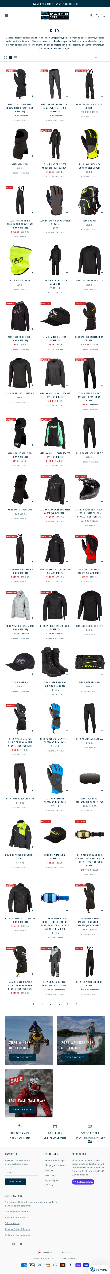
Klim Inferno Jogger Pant (20, 798)
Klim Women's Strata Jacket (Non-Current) (55, 455)
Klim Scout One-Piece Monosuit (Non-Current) (55, 983)
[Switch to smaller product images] (10, 57)
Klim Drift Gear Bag (90, 682)
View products (22, 1057)
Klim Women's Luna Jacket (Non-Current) (20, 627)
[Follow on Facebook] (6, 1244)
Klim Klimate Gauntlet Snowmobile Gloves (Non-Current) (20, 108)
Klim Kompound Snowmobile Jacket (20, 856)
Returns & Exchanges (55, 1160)
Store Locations (13, 1195)
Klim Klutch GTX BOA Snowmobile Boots (55, 684)
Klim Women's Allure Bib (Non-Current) (20, 571)
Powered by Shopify (68, 1258)
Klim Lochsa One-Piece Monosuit (55, 282)
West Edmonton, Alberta (16, 1211)
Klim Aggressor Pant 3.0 (89, 453)
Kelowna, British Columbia (17, 1229)
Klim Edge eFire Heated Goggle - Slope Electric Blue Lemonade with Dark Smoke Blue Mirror (55, 923)
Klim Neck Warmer (20, 280)
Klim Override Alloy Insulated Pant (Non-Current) (89, 397)
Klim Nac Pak (90, 220)
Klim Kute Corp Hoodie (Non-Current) (20, 338)
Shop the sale (22, 1109)
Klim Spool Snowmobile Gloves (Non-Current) (90, 571)
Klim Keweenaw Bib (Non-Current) (89, 106)
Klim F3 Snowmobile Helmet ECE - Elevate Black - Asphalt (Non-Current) (89, 513)
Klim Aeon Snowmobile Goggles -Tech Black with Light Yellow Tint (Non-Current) (89, 860)
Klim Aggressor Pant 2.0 (89, 738)
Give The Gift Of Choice (55, 1138)
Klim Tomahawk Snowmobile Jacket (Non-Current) (55, 511)
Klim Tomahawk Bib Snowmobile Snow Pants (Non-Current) (20, 224)
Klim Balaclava (20, 164)
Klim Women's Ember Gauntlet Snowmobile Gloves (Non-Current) (20, 742)
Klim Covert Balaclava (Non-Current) (20, 455)
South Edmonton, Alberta (17, 1217)
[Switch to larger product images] (5, 57)
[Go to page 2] (76, 1004)
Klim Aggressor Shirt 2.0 (90, 625)
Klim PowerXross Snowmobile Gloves (55, 800)
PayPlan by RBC (52, 1180)
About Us (49, 1170)
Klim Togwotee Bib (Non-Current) (89, 983)
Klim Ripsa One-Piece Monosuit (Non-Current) (55, 166)
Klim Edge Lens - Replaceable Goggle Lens (90, 800)
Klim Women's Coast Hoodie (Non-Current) (55, 395)
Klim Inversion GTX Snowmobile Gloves (90, 166)
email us (84, 1174)
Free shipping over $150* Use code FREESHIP (55, 3)
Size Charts (50, 1175)
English (65, 1252)
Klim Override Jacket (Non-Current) (55, 627)
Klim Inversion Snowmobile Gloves (55, 222)
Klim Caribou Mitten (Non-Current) (89, 338)
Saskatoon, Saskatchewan (17, 1235)
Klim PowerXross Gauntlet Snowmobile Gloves (55, 740)
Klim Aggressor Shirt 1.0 (20, 393)
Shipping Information (55, 1165)
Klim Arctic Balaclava (20, 509)
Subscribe (15, 1181)
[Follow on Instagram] (13, 1244)
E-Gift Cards (55, 1133)
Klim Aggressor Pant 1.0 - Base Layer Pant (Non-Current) (55, 108)
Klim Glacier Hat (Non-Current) (55, 338)
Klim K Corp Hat (20, 682)
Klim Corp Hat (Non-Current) (55, 856)
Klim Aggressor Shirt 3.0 (90, 280)
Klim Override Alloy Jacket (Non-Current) (20, 920)
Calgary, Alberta (12, 1223)
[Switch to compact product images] (15, 57)
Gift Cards (50, 1185)
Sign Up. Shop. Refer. (20, 1138)
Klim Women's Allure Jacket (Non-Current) (55, 571)
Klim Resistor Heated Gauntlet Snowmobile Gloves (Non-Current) (20, 985)
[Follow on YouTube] (20, 1244)
